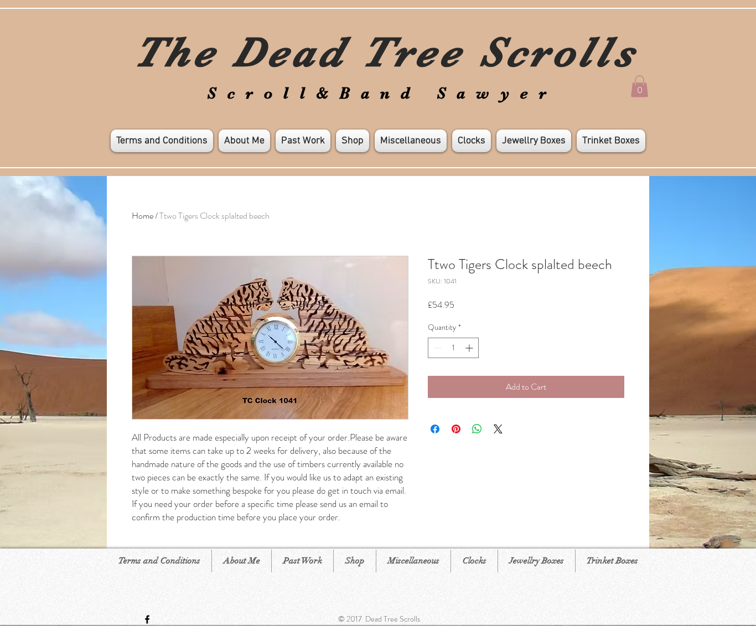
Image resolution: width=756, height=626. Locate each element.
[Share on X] (498, 429)
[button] (639, 86)
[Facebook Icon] (147, 619)
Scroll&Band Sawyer (382, 93)
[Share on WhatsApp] (477, 429)
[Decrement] (436, 348)
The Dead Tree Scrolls (385, 52)
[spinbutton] (453, 348)
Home (142, 215)
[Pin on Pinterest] (456, 429)
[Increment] (470, 348)
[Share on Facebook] (435, 429)
